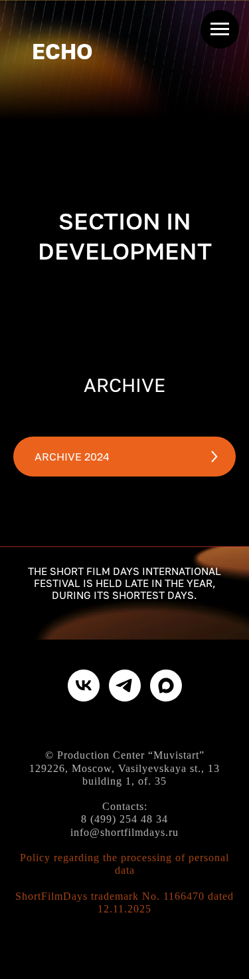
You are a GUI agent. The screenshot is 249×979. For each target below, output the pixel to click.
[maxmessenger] (166, 685)
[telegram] (125, 685)
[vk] (84, 685)
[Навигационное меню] (219, 29)
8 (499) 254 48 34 (124, 819)
